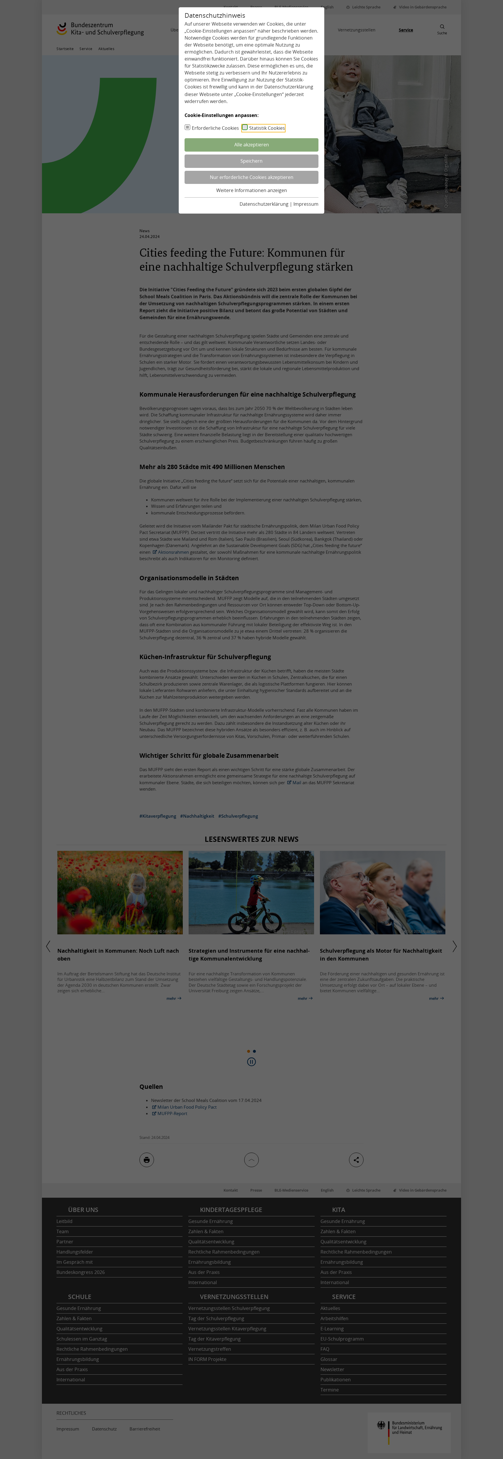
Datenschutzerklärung (288, 87)
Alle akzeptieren (251, 144)
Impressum (305, 204)
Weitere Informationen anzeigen (251, 190)
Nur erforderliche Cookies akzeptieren (251, 177)
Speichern (251, 161)
